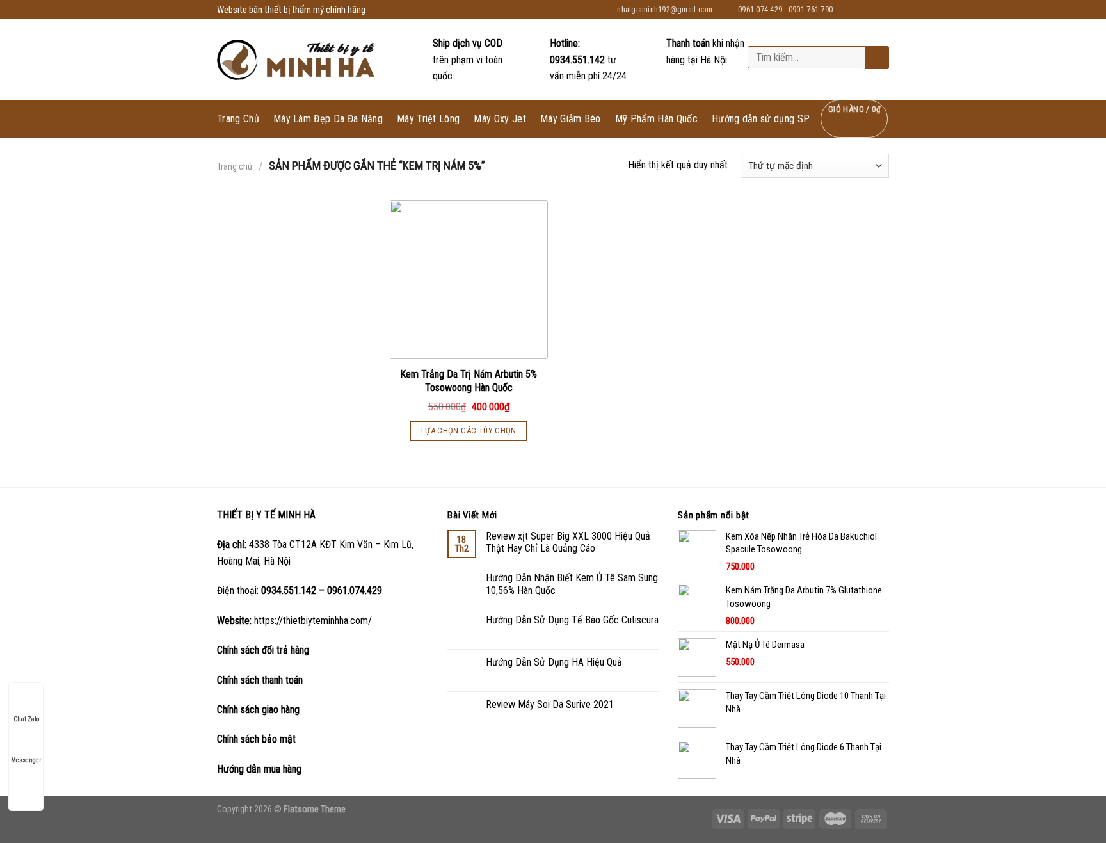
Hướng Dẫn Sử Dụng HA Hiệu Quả (554, 662)
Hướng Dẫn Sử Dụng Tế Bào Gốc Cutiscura (572, 620)
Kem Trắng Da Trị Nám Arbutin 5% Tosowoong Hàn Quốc (468, 381)
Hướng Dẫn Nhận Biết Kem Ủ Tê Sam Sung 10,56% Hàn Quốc (572, 584)
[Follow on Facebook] (846, 9)
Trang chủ (234, 166)
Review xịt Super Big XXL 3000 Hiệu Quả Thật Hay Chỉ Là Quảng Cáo (568, 542)
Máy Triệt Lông (428, 119)
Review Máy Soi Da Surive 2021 (550, 704)
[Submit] (875, 58)
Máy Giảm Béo (570, 119)
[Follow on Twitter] (870, 9)
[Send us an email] (882, 9)
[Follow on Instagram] (858, 9)
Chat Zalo (26, 719)
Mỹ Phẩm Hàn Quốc (656, 119)
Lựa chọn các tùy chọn (469, 430)
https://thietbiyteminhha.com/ (313, 620)
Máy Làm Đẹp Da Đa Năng (328, 119)
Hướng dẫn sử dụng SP (761, 119)
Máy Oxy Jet (500, 119)
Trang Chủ (238, 119)
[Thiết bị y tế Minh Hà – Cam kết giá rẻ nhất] (297, 60)
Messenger (26, 760)
